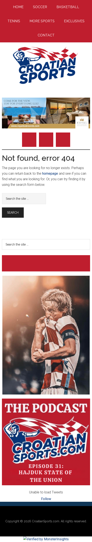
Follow (46, 499)
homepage (50, 173)
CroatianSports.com (45, 521)
